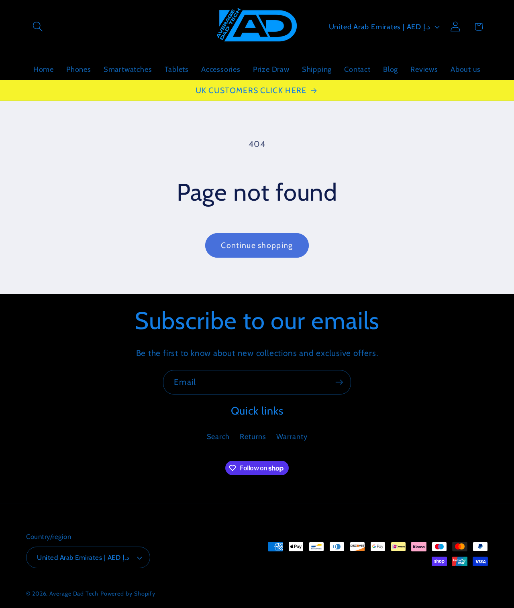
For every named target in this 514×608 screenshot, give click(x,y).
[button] (37, 26)
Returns (253, 436)
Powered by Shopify (127, 593)
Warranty (291, 436)
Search (218, 436)
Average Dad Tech (73, 593)
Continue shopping (257, 245)
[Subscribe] (339, 382)
